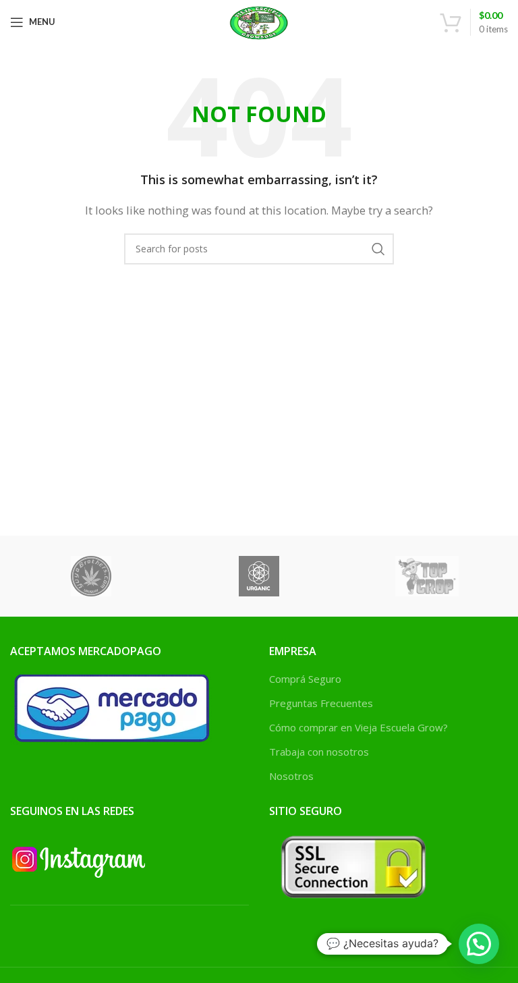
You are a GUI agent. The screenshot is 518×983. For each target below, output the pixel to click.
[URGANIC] (259, 576)
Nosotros (291, 776)
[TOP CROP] (427, 576)
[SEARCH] (378, 248)
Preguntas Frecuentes (321, 703)
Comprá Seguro (305, 678)
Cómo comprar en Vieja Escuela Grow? (358, 727)
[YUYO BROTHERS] (91, 576)
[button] (479, 944)
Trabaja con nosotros (319, 751)
